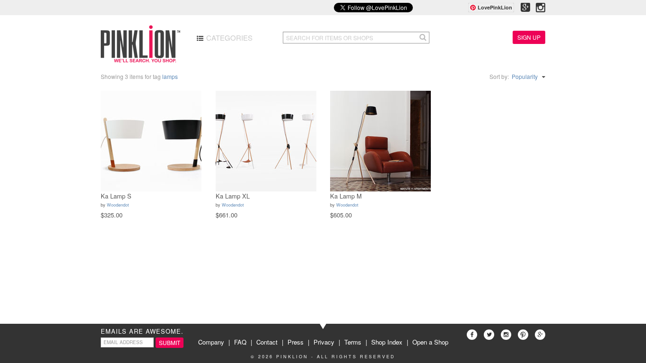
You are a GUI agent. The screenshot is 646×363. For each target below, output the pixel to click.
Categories (228, 38)
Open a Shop (430, 341)
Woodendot (118, 205)
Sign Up (529, 37)
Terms (352, 341)
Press (296, 341)
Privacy (324, 341)
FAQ (240, 341)
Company (211, 341)
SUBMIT (169, 342)
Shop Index (386, 341)
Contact (267, 341)
